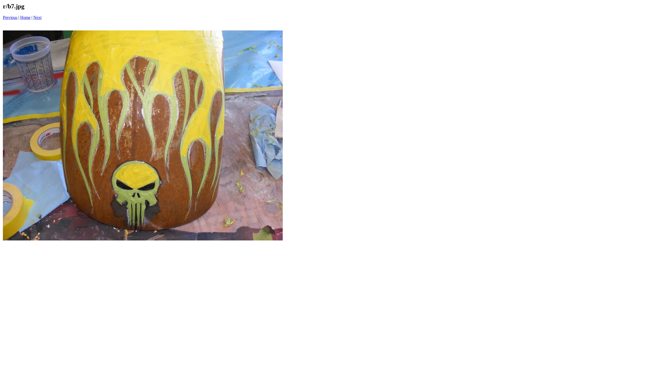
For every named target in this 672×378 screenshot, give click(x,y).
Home (25, 17)
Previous (10, 17)
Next (37, 17)
